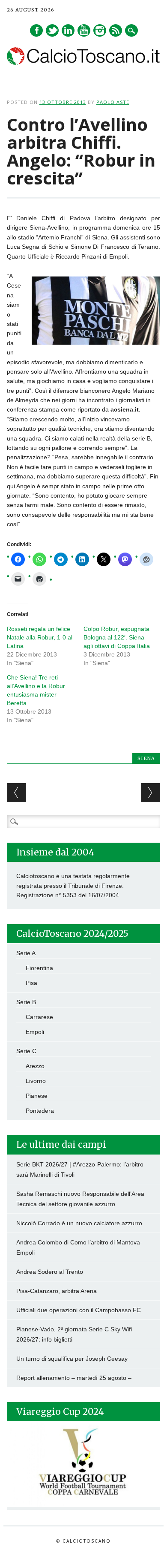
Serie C (26, 1051)
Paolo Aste (112, 102)
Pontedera (40, 1110)
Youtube (84, 30)
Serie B (26, 1002)
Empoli (35, 1031)
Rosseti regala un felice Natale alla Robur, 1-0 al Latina (39, 637)
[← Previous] (16, 792)
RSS (115, 30)
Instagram (99, 30)
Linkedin (68, 30)
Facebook (36, 30)
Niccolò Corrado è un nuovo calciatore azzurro (79, 1223)
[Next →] (150, 792)
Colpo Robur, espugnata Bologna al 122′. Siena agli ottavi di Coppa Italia (117, 637)
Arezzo (35, 1066)
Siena (146, 758)
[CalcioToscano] (84, 62)
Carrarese (39, 1017)
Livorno (36, 1080)
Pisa (31, 982)
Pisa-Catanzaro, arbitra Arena (56, 1290)
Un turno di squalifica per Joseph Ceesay (72, 1358)
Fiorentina (39, 968)
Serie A (26, 953)
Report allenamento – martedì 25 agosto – (73, 1377)
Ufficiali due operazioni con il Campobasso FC (78, 1310)
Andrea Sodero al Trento (49, 1271)
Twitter (52, 30)
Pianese (37, 1095)
